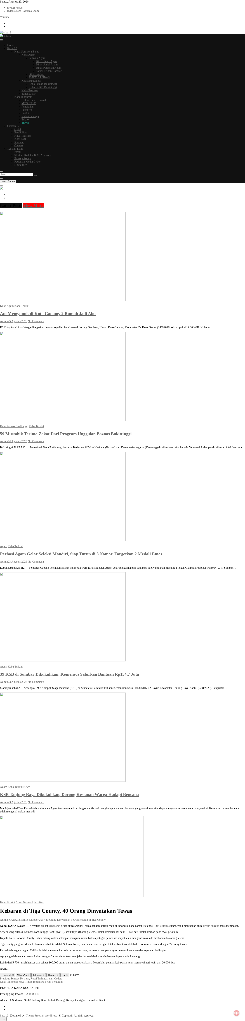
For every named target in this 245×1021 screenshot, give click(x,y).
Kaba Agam (28, 54)
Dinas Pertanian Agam (48, 67)
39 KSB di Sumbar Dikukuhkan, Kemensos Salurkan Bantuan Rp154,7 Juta (69, 674)
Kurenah (19, 142)
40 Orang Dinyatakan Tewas (62, 919)
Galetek (18, 145)
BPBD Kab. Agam (46, 61)
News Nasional (24, 902)
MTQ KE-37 (29, 103)
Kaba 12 (12, 48)
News (26, 786)
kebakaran (54, 925)
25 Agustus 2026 (17, 321)
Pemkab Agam (37, 58)
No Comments (36, 321)
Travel (25, 122)
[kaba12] (1, 188)
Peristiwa (27, 109)
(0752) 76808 (15, 7)
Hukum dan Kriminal (34, 100)
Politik (25, 113)
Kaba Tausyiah (22, 135)
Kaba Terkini (21, 305)
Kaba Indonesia (23, 96)
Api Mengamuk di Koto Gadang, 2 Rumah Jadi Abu (48, 313)
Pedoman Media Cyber (27, 161)
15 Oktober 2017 (35, 919)
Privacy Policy (22, 158)
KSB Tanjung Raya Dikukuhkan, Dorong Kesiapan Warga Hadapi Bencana (69, 794)
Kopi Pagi (20, 138)
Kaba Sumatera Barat (26, 51)
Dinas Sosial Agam (47, 64)
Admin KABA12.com (12, 919)
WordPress (51, 1015)
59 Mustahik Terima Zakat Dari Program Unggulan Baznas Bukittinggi (66, 433)
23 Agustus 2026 (17, 561)
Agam (3, 546)
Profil (17, 151)
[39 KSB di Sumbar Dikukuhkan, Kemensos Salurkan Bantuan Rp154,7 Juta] (63, 660)
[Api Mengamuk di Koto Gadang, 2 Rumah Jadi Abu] (63, 299)
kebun (206, 925)
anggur (215, 925)
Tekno (25, 119)
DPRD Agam (36, 74)
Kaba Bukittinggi (31, 80)
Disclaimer (20, 164)
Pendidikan (28, 106)
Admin (4, 321)
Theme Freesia (34, 1015)
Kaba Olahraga (30, 116)
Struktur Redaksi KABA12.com (32, 155)
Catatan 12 (13, 125)
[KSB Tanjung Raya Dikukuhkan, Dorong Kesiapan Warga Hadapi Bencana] (63, 780)
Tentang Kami (15, 148)
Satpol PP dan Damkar (49, 70)
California (164, 925)
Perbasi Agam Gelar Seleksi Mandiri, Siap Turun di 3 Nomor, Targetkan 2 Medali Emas (81, 554)
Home (10, 45)
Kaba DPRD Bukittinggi (43, 87)
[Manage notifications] (236, 1013)
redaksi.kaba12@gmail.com (23, 10)
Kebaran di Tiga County (92, 919)
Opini (17, 129)
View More (33, 205)
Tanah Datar (29, 93)
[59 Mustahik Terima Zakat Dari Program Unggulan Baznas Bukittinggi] (63, 420)
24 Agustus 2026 (17, 441)
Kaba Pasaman (30, 90)
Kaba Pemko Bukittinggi (43, 83)
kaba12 (4, 1015)
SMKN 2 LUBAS (39, 77)
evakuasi (86, 962)
